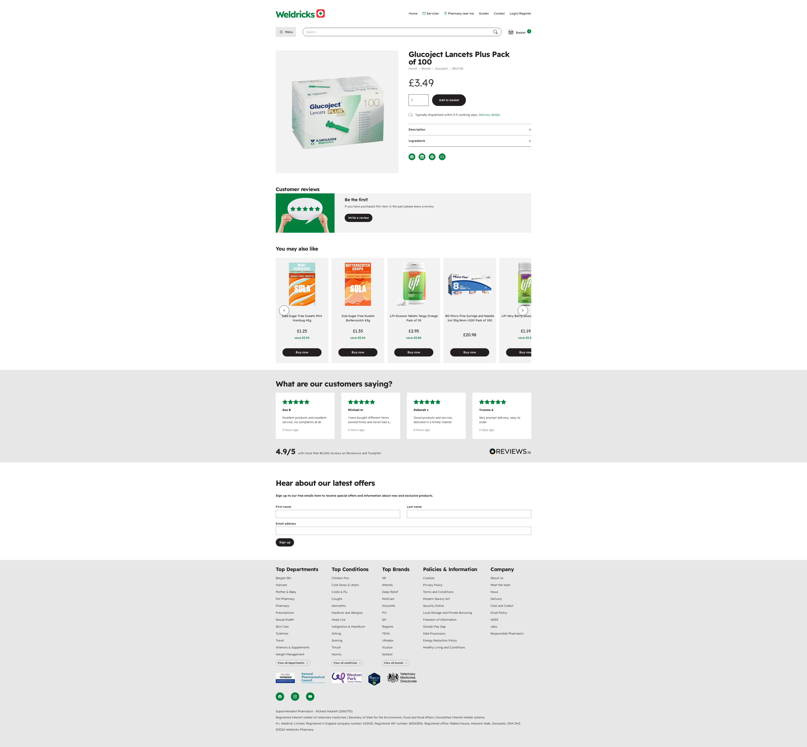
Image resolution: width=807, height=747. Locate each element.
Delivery (496, 599)
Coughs (337, 599)
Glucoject (441, 68)
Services (433, 13)
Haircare (281, 585)
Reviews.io (353, 453)
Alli (384, 578)
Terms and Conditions (438, 592)
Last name (414, 507)
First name (283, 507)
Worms (337, 654)
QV (384, 620)
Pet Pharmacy (285, 599)
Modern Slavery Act (436, 599)
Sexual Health (285, 620)
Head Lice (338, 620)
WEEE (494, 620)
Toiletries (282, 633)
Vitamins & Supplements (293, 647)
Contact (499, 13)
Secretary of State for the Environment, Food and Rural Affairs (392, 717)
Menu (289, 32)
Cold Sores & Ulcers (345, 585)
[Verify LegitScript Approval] (374, 679)
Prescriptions (285, 613)
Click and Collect (502, 606)
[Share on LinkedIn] (422, 156)
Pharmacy (282, 606)
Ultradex (387, 640)
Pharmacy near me (461, 13)
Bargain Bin (283, 578)
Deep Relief (390, 592)
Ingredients (417, 141)
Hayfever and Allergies (347, 613)
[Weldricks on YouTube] (310, 696)
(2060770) (346, 711)
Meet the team (500, 585)
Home (413, 13)
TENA (386, 633)
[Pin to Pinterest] (432, 156)
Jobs (494, 626)
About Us (497, 578)
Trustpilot (374, 453)
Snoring (337, 640)
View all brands (393, 662)
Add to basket (449, 100)
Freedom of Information (439, 620)
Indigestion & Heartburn (348, 626)
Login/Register (520, 13)
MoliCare (388, 599)
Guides (484, 13)
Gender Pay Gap (434, 626)
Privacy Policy (432, 585)
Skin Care (282, 626)
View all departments (291, 662)
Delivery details (489, 115)
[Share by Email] (442, 156)
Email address (286, 523)
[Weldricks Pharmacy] (304, 13)
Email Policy (499, 613)
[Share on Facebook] (412, 156)
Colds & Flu (339, 592)
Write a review (358, 218)
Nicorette (388, 606)
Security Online (433, 606)
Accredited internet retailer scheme (460, 717)
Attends (387, 585)
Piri (384, 613)
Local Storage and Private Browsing (447, 613)
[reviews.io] (510, 452)
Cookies (429, 578)
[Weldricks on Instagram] (295, 696)
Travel (280, 640)
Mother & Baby (286, 592)
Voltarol (387, 654)
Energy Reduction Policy (440, 640)
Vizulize (387, 647)
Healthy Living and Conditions (444, 647)
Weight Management (290, 654)
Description (417, 129)
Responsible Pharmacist (507, 633)
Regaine (387, 626)
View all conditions (345, 662)
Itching (336, 633)
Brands (426, 68)
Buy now (302, 352)
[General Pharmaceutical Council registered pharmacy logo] (313, 679)
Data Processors (434, 633)
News (494, 592)
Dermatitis (339, 606)
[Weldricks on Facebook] (280, 696)
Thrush (336, 647)
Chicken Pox (340, 578)
